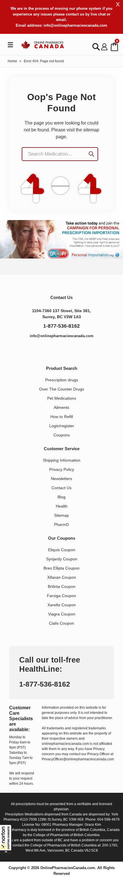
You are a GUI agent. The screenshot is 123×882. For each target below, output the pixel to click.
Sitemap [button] (61, 515)
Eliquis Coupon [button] (61, 549)
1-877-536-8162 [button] (61, 326)
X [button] (118, 4)
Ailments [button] (61, 407)
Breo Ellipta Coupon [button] (61, 568)
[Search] (93, 155)
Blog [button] (61, 497)
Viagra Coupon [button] (61, 614)
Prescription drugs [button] (61, 380)
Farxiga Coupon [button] (61, 595)
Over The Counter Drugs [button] (61, 389)
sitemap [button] (91, 129)
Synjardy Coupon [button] (61, 559)
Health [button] (62, 506)
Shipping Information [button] (61, 460)
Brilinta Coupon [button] (62, 586)
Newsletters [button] (61, 478)
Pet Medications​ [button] (61, 398)
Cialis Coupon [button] (61, 623)
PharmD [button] (61, 524)
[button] (5, 839)
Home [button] (12, 61)
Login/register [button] (61, 425)
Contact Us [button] (61, 487)
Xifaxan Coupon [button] (61, 577)
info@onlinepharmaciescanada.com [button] (75, 25)
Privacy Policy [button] (61, 469)
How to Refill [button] (61, 416)
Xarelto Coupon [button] (61, 605)
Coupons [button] (61, 435)
